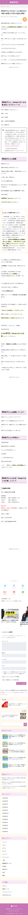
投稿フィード (5, 889)
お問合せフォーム (10, 909)
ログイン (4, 886)
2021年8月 (5, 801)
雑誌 (3, 875)
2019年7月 (5, 822)
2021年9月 (5, 798)
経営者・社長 (18, 601)
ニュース (4, 854)
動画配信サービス (7, 863)
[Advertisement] (14, 82)
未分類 (4, 866)
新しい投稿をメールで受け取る (11, 679)
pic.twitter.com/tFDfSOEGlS (12, 145)
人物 (9, 598)
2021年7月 (5, 804)
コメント (5, 641)
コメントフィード (7, 892)
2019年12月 (5, 813)
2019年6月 (5, 825)
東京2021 (4, 869)
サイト (3, 665)
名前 (3, 653)
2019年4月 (5, 831)
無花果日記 (14, 2)
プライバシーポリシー (14, 911)
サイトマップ (19, 909)
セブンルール (9, 601)
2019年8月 (5, 819)
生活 (3, 872)
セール (4, 848)
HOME (15, 906)
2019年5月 (5, 828)
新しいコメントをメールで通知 (11, 676)
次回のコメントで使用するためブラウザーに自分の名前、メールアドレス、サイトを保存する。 (15, 672)
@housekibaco (21, 134)
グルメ (4, 845)
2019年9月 (5, 816)
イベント (4, 842)
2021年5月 (5, 810)
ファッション (5, 857)
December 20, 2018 (19, 150)
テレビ (4, 851)
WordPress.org (6, 895)
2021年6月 (5, 807)
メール (4, 659)
